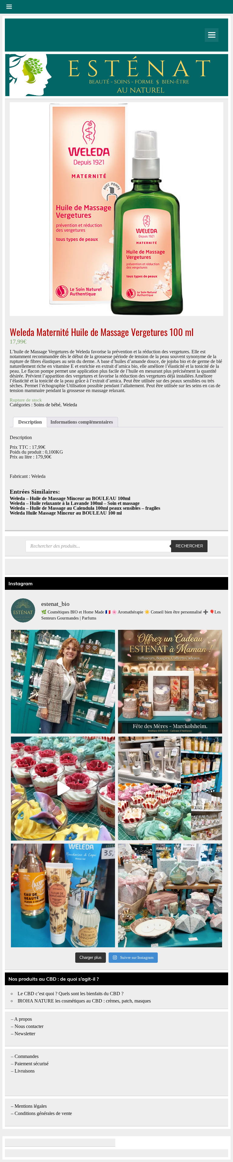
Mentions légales (31, 1106)
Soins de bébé (47, 404)
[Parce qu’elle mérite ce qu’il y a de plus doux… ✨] (170, 682)
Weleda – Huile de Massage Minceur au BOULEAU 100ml (70, 498)
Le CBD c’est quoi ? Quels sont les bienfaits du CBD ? (70, 993)
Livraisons (25, 1070)
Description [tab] (30, 422)
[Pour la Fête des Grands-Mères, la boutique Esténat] (170, 789)
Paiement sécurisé (32, 1063)
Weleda (70, 404)
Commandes (27, 1056)
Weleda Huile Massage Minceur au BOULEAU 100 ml (66, 513)
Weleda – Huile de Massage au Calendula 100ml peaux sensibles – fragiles (85, 508)
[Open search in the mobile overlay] (116, 546)
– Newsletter (23, 1033)
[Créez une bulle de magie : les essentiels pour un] (170, 896)
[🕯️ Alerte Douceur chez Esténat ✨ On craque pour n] (63, 789)
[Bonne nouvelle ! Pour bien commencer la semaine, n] (63, 896)
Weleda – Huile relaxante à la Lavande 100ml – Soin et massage (75, 503)
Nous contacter (29, 1026)
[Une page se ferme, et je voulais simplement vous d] (63, 682)
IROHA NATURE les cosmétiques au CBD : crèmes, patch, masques (84, 1000)
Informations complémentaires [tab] (81, 422)
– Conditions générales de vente (41, 1113)
